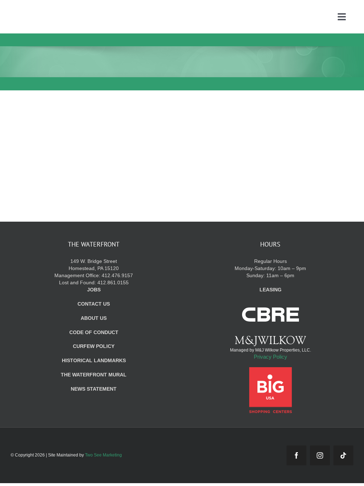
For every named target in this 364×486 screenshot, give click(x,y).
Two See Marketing (103, 455)
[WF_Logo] (63, 10)
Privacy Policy (270, 357)
